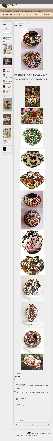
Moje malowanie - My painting (11, 8)
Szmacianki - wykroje (46, 14)
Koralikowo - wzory (12, 17)
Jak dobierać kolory (5, 18)
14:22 (20, 378)
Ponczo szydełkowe (8, 85)
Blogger (36, 435)
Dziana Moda (4, 36)
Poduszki (31, 14)
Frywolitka (35, 11)
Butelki (11, 14)
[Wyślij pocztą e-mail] (17, 373)
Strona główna (32, 424)
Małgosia (17, 391)
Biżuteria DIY (25, 17)
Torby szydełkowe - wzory (15, 15)
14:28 (25, 398)
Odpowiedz (18, 388)
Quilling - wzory (19, 17)
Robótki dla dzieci (31, 17)
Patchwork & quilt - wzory (6, 15)
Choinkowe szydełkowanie (22, 12)
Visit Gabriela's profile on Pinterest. (6, 154)
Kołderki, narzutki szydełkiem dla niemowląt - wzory (10, 12)
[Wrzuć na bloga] (18, 373)
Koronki (39, 11)
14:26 (25, 384)
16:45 (20, 404)
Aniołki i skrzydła (29, 12)
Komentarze (4, 143)
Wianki (27, 14)
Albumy (45, 15)
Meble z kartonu (42, 17)
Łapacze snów (7, 69)
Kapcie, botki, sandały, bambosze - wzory (26, 11)
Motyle (41, 15)
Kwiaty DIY (36, 14)
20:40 (19, 391)
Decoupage (36, 17)
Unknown (17, 378)
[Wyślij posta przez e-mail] (16, 373)
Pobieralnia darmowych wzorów (7, 11)
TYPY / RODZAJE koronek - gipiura (8, 80)
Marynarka (7, 36)
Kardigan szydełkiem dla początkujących (8, 75)
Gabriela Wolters (20, 384)
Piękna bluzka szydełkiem (8, 90)
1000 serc (40, 14)
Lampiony (23, 14)
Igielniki (29, 15)
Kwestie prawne (19, 8)
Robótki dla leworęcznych (37, 12)
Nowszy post (16, 424)
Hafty (43, 12)
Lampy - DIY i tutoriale (16, 14)
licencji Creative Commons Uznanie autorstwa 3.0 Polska (42, 433)
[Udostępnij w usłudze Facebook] (19, 373)
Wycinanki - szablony (35, 15)
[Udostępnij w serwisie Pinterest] (20, 373)
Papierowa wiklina (5, 14)
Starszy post (48, 424)
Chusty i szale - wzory (16, 11)
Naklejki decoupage (5, 17)
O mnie (4, 8)
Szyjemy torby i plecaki (23, 15)
